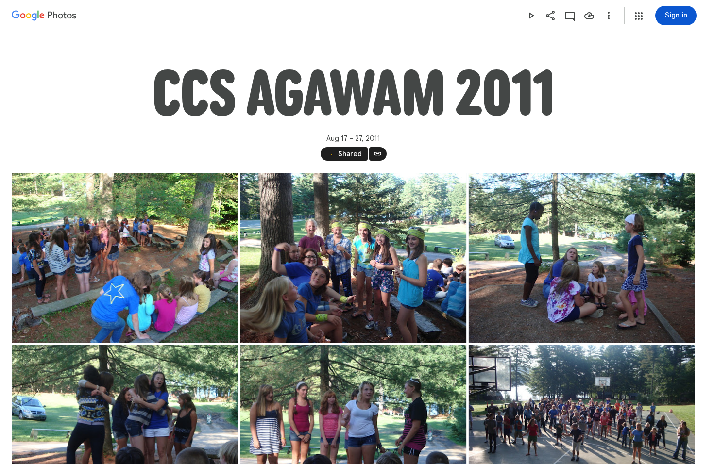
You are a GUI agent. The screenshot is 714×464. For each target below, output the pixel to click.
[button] (638, 16)
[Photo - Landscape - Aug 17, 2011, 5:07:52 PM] (582, 258)
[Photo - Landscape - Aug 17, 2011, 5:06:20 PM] (125, 258)
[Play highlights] (531, 15)
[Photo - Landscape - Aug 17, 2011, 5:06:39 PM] (353, 258)
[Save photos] (589, 15)
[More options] (608, 15)
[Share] (550, 15)
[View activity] (569, 15)
